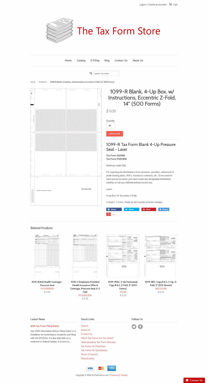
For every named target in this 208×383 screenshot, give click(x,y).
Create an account (157, 4)
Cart (175, 4)
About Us (85, 330)
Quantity (110, 120)
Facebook (140, 326)
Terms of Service (89, 354)
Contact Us (86, 334)
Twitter (134, 326)
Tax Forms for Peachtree (93, 346)
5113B (123, 289)
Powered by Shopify (119, 375)
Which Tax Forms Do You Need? (97, 338)
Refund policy (88, 358)
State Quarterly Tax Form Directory (98, 342)
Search (84, 326)
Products (42, 82)
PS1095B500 (47, 287)
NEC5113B (161, 287)
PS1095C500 (85, 290)
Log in (142, 4)
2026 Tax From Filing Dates (44, 326)
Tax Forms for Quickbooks (94, 350)
